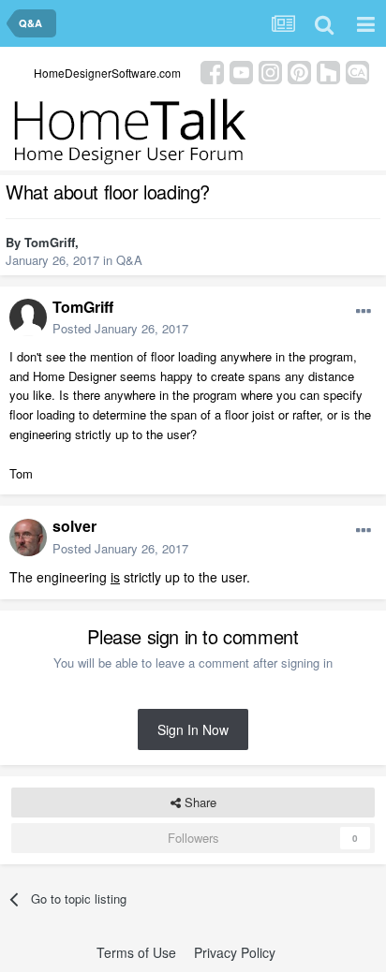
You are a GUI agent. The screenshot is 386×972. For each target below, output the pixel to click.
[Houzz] (328, 71)
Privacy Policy (234, 952)
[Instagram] (270, 71)
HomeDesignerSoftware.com (107, 73)
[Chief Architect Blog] (357, 71)
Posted (120, 328)
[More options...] (363, 312)
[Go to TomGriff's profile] (28, 317)
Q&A (129, 260)
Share (198, 802)
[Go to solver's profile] (28, 537)
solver (74, 526)
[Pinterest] (299, 71)
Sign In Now (193, 729)
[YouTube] (241, 71)
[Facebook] (212, 71)
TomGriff (49, 242)
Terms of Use (136, 952)
